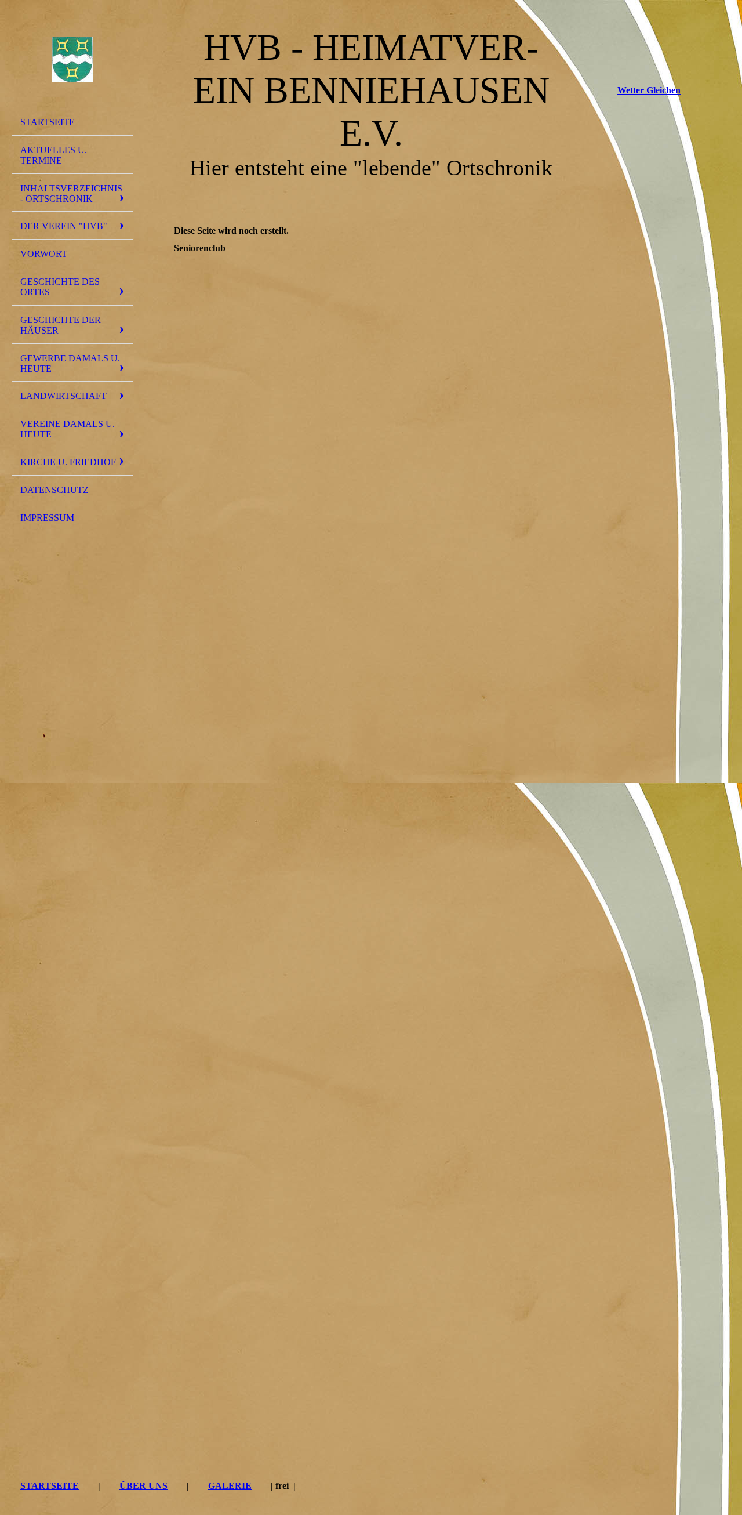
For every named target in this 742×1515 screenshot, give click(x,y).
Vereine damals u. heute (67, 429)
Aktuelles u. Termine (53, 155)
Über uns (143, 1486)
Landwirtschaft (63, 396)
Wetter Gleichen (649, 90)
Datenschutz (54, 490)
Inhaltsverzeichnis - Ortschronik (71, 193)
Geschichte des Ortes (60, 287)
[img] (72, 59)
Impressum (47, 518)
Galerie (230, 1486)
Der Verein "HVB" (63, 226)
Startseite (47, 122)
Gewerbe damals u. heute (70, 363)
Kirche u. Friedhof (68, 462)
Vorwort (43, 254)
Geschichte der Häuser (60, 325)
